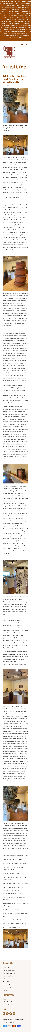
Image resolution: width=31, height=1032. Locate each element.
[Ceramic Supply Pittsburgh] (9, 52)
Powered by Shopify (9, 1023)
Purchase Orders (8, 988)
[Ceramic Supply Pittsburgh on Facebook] (7, 1013)
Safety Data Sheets (9, 1002)
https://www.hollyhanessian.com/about (15, 664)
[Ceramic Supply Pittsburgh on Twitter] (4, 1013)
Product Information (9, 970)
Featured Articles (15, 67)
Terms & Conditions (8, 1005)
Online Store (6, 967)
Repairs (5, 999)
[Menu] (22, 45)
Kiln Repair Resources (9, 985)
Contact (5, 991)
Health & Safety (7, 982)
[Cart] (26, 45)
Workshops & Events (9, 973)
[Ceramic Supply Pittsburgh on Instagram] (10, 1013)
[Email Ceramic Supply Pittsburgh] (14, 1013)
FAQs (4, 979)
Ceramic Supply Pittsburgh (15, 1019)
